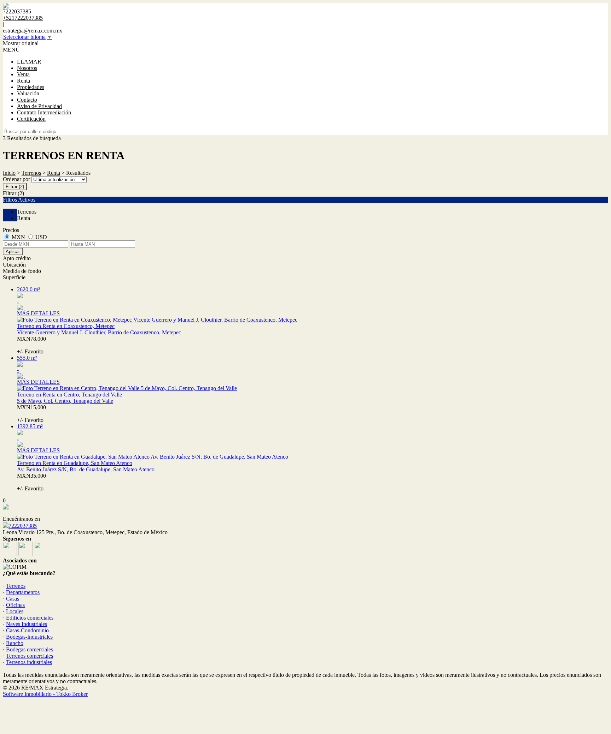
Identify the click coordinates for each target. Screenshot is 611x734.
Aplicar (13, 251)
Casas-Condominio (27, 630)
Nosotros (27, 68)
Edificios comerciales (29, 618)
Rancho (14, 643)
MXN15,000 (31, 413)
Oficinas (15, 605)
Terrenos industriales (29, 662)
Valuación (28, 93)
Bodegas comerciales (29, 649)
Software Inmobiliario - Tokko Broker (45, 694)
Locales (14, 611)
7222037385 (22, 526)
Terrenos (31, 173)
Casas (12, 599)
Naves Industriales (26, 624)
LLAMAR (29, 62)
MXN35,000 (31, 482)
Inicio (9, 173)
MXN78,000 (32, 345)
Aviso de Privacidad (39, 106)
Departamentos (23, 592)
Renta (23, 81)
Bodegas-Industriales (29, 637)
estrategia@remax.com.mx (32, 31)
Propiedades (30, 87)
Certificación (31, 119)
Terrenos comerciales (29, 656)
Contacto (27, 100)
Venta (23, 74)
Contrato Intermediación (44, 112)
